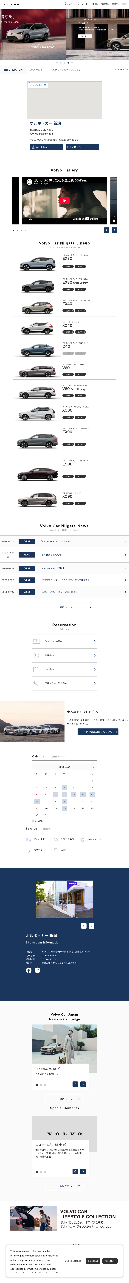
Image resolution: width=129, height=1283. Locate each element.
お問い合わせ (78, 147)
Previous (106, 230)
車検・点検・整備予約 (56, 683)
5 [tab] (51, 926)
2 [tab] (17, 230)
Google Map (42, 147)
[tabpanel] (64, 200)
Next (114, 230)
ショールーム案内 (53, 641)
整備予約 (116, 4)
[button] (57, 62)
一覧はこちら (64, 606)
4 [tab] (25, 230)
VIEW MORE (120, 69)
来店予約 (105, 4)
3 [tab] (21, 230)
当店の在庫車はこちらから (98, 731)
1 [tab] (13, 230)
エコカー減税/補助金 (48, 1144)
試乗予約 (94, 4)
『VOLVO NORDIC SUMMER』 (66, 69)
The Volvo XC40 (45, 1068)
